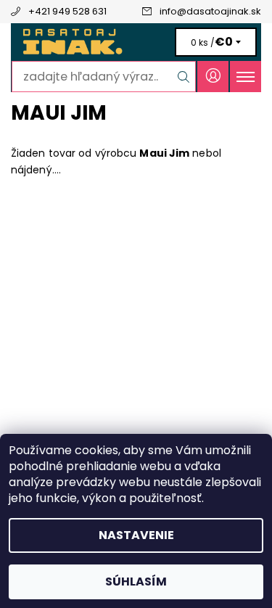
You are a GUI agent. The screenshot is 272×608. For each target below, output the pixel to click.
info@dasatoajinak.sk (210, 11)
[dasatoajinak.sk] (136, 42)
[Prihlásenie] (212, 76)
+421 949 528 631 (67, 11)
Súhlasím (136, 581)
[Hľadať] (184, 76)
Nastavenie (136, 535)
